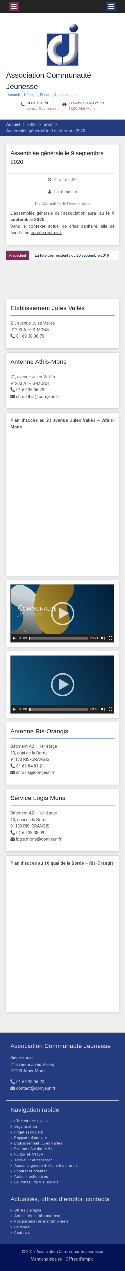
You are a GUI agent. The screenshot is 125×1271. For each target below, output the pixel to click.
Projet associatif (28, 1132)
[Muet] (103, 638)
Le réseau (23, 1227)
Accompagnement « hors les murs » (45, 1166)
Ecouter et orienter (30, 1171)
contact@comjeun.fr (43, 109)
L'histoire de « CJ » (30, 1121)
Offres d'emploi (27, 1210)
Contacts (22, 1233)
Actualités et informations (37, 1216)
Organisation (25, 1127)
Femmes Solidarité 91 (33, 1149)
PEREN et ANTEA (28, 1154)
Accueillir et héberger (33, 1160)
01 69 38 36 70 (37, 103)
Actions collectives (31, 1177)
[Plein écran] (110, 638)
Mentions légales (46, 1259)
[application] (62, 613)
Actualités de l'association (66, 204)
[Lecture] (14, 638)
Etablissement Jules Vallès (38, 1143)
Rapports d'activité (30, 1138)
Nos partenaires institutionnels (41, 1221)
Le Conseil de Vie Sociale (36, 1182)
